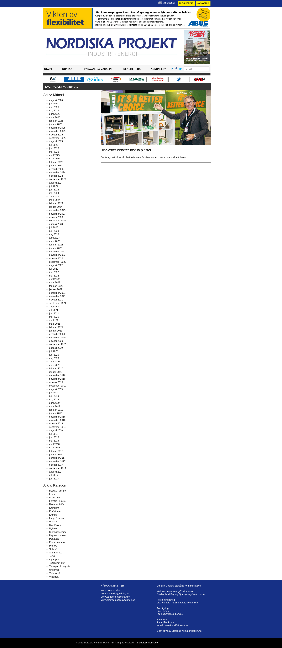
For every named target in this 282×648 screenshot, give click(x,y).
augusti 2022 (56, 265)
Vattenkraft (54, 573)
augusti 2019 (56, 389)
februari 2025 (56, 162)
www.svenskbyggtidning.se (115, 593)
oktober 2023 (56, 217)
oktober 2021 (56, 299)
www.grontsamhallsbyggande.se (118, 600)
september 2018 (57, 427)
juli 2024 (53, 186)
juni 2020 (54, 355)
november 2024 (57, 172)
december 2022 (57, 251)
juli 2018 (53, 434)
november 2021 (57, 296)
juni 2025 (54, 148)
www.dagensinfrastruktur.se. (115, 596)
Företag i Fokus (57, 501)
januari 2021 (55, 330)
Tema (52, 556)
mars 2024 (54, 200)
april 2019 (54, 403)
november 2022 (57, 255)
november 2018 (57, 420)
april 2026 (54, 114)
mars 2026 (54, 117)
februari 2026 (56, 121)
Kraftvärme (55, 511)
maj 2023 (54, 234)
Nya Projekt (55, 525)
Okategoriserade (58, 532)
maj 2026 (54, 110)
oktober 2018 (56, 423)
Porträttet (54, 539)
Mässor (53, 521)
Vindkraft (53, 576)
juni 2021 (54, 313)
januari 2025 (55, 165)
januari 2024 (55, 207)
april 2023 (54, 237)
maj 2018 (54, 440)
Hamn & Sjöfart (57, 504)
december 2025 (57, 127)
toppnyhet (54, 559)
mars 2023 (54, 241)
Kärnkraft (54, 508)
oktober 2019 (56, 382)
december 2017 (57, 458)
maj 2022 (54, 275)
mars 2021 (54, 324)
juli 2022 (53, 269)
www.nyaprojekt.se (111, 590)
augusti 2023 (56, 224)
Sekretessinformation (148, 642)
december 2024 (57, 169)
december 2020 (57, 334)
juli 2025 (53, 145)
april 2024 (54, 196)
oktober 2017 (56, 465)
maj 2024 (54, 193)
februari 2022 (56, 286)
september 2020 (57, 344)
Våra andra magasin (98, 69)
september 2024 (57, 179)
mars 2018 (54, 447)
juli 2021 (53, 310)
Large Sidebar (56, 518)
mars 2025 (54, 158)
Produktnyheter (57, 542)
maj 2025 (54, 152)
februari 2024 (56, 203)
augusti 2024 (56, 182)
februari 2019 (56, 410)
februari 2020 (56, 368)
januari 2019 (55, 413)
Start (48, 69)
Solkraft (53, 549)
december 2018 (57, 416)
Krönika (53, 515)
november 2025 (57, 131)
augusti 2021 (56, 306)
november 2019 (57, 379)
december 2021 (57, 293)
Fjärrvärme (55, 497)
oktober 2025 (56, 134)
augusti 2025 (56, 141)
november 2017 (57, 461)
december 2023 (57, 210)
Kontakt (68, 69)
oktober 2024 (56, 176)
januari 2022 (55, 289)
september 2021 (57, 303)
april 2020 (54, 361)
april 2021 (54, 320)
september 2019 (57, 385)
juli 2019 (53, 392)
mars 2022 (54, 282)
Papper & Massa (58, 535)
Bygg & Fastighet (58, 490)
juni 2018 (54, 437)
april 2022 (54, 279)
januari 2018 (55, 454)
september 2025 (57, 138)
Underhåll (54, 570)
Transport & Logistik (59, 566)
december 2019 (57, 375)
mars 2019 (54, 406)
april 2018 (54, 444)
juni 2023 (54, 231)
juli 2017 (53, 475)
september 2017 (57, 468)
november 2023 (57, 214)
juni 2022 (54, 272)
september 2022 (57, 262)
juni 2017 (54, 478)
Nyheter (53, 528)
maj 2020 (54, 358)
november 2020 (57, 337)
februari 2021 (56, 327)
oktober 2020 (56, 341)
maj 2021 (54, 317)
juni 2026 (54, 107)
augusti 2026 (56, 100)
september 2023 (57, 220)
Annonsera (203, 3)
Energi (52, 494)
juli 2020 (53, 351)
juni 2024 (54, 189)
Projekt (53, 545)
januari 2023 (55, 248)
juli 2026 (53, 103)
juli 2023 (53, 227)
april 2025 (54, 155)
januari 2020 (55, 372)
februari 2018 (56, 451)
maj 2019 (54, 399)
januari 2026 (55, 124)
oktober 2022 (56, 258)
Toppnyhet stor (56, 563)
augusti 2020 (56, 348)
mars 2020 (54, 365)
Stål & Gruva (55, 552)
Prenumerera (186, 3)
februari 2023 (56, 244)
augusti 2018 (56, 430)
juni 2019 (54, 396)
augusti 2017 (56, 471)
